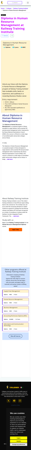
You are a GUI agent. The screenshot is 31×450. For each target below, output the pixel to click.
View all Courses (15, 336)
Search (15, 2)
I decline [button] (18, 441)
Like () (5, 35)
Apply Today (15, 229)
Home (2, 8)
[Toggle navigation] (28, 2)
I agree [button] (18, 438)
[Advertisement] (15, 65)
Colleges (9, 8)
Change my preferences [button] (18, 444)
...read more (9, 159)
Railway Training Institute (20, 8)
